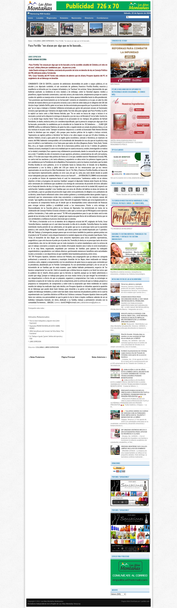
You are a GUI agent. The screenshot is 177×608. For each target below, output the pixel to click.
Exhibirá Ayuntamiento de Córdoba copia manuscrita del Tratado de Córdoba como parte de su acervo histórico (134, 354)
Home (30, 41)
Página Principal (68, 357)
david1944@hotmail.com (70, 302)
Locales (39, 18)
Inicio (30, 18)
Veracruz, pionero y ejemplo (131, 284)
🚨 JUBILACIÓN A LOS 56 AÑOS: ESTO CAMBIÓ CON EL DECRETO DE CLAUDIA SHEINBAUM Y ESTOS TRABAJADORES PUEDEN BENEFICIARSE (135, 374)
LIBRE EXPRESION (35, 341)
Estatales (64, 18)
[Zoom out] (114, 502)
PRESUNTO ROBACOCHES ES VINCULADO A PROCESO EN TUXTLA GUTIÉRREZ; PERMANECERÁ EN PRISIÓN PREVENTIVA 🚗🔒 (132, 31)
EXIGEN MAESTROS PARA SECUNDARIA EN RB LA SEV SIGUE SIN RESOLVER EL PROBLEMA (134, 299)
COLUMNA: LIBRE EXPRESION (44, 41)
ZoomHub (141, 503)
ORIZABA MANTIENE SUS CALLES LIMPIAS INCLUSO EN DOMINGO (134, 447)
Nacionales (76, 18)
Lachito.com (145, 601)
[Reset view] (122, 502)
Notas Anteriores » (99, 357)
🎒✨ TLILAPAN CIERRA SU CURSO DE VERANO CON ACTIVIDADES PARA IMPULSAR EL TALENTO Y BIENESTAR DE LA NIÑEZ (134, 414)
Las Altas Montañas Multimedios (52, 601)
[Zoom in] (118, 502)
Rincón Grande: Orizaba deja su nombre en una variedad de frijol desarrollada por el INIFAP (133, 336)
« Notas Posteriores (37, 357)
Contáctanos (102, 18)
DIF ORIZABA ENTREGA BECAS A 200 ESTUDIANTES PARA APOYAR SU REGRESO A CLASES (134, 432)
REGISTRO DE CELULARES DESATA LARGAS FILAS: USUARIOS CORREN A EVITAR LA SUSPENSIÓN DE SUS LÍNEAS (51, 30)
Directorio (89, 18)
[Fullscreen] (126, 502)
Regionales (52, 18)
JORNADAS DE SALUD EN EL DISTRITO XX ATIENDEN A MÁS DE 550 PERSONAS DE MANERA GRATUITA (80, 30)
